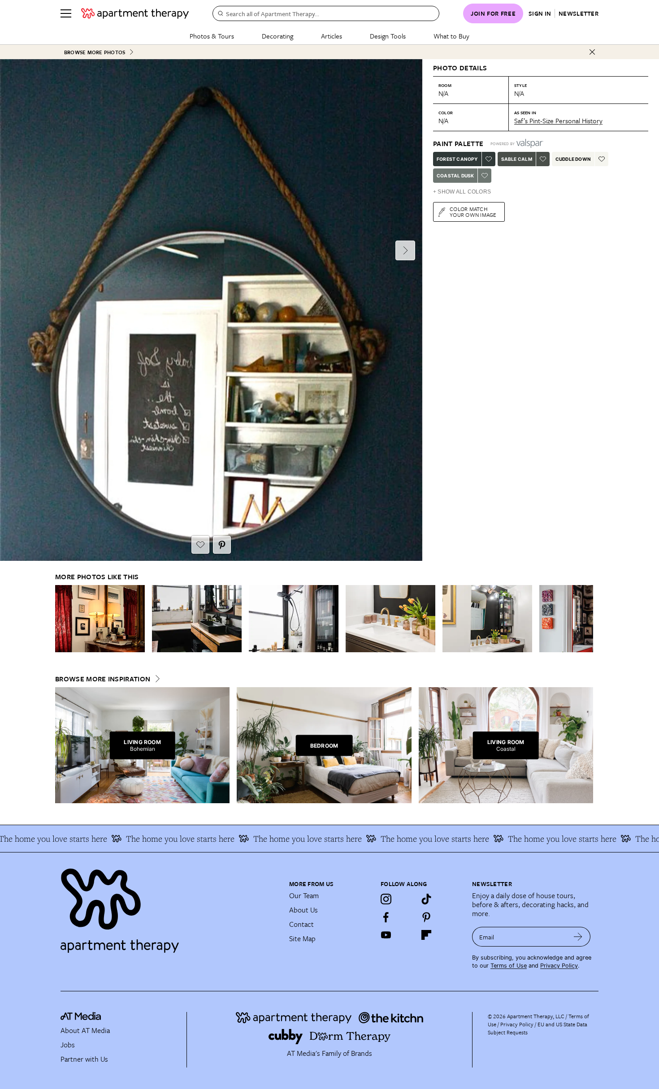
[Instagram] (386, 899)
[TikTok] (426, 899)
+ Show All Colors (462, 192)
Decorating (277, 36)
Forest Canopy (457, 159)
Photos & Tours (212, 36)
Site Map (302, 938)
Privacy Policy (559, 965)
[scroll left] (62, 618)
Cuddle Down (573, 159)
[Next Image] (405, 250)
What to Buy (451, 36)
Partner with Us (84, 1059)
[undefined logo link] (135, 13)
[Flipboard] (426, 935)
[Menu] (66, 13)
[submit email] (578, 937)
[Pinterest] (426, 917)
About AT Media (85, 1030)
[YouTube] (386, 935)
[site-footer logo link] (81, 1017)
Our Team (304, 895)
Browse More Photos (94, 52)
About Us (303, 909)
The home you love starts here (151, 838)
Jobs (68, 1044)
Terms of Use (508, 965)
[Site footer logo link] (169, 907)
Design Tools (388, 36)
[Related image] (100, 618)
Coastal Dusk (455, 175)
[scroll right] (586, 618)
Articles (331, 36)
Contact (301, 924)
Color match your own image (473, 212)
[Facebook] (386, 917)
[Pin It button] (222, 545)
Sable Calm (516, 159)
